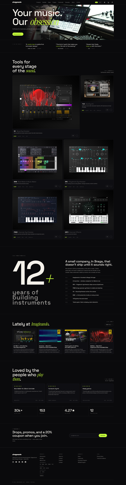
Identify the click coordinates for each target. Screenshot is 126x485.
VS (15, 131)
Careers (61, 462)
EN (96, 2)
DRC (66, 182)
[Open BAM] (37, 159)
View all (109, 324)
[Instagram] (13, 462)
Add (73, 135)
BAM (15, 182)
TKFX (43, 471)
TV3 (83, 104)
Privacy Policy (100, 456)
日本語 (100, 2)
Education (67, 2)
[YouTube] (16, 462)
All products (42, 456)
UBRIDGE (41, 475)
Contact (78, 2)
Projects (54, 2)
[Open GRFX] (89, 210)
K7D (44, 468)
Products (39, 2)
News (49, 2)
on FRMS (39, 48)
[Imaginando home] (17, 2)
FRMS (16, 232)
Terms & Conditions (101, 458)
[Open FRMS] (37, 210)
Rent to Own (42, 460)
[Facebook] (22, 462)
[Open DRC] (89, 159)
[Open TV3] (97, 88)
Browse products (18, 34)
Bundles (44, 2)
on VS (93, 48)
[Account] (112, 2)
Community (60, 2)
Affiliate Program (81, 462)
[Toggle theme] (104, 2)
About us (61, 456)
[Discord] (19, 462)
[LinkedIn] (25, 462)
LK (40, 471)
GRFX (66, 232)
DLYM (47, 468)
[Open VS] (46, 102)
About (73, 2)
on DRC (67, 48)
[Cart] (108, 2)
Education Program (82, 460)
